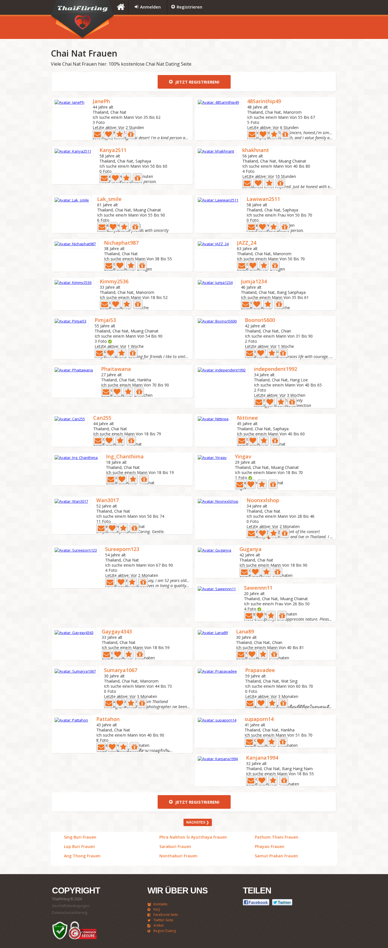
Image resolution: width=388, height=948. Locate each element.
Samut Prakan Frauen (276, 855)
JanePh (101, 102)
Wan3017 (107, 501)
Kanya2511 (112, 150)
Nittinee (247, 418)
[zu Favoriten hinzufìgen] (119, 134)
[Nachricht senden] (97, 134)
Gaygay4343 (117, 632)
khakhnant (255, 150)
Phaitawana (116, 369)
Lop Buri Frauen (79, 846)
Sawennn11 (258, 588)
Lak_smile (109, 199)
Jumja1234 (254, 282)
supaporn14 (259, 719)
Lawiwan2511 (263, 199)
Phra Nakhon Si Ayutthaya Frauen (193, 837)
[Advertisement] (266, 27)
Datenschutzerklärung (69, 912)
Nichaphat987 (121, 243)
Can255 (102, 418)
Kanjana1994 (262, 758)
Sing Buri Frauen (80, 837)
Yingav (243, 457)
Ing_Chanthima (125, 457)
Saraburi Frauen (175, 846)
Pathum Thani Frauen (276, 837)
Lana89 (245, 632)
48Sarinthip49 (264, 102)
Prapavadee (260, 670)
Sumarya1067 (120, 670)
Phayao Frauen (269, 846)
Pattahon (108, 719)
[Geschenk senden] (130, 134)
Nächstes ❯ (197, 822)
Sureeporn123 (122, 549)
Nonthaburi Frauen (178, 855)
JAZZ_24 (246, 243)
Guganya (250, 549)
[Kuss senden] (108, 134)
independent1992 (275, 369)
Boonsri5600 (260, 320)
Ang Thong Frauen (82, 855)
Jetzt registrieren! (196, 82)
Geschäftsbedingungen (70, 905)
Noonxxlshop (263, 501)
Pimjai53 (105, 320)
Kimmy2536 (114, 282)
